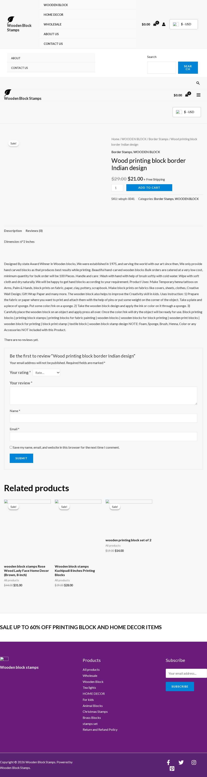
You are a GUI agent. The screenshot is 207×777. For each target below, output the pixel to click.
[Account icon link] (164, 24)
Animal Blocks (93, 706)
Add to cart (149, 187)
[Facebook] (168, 762)
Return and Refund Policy (100, 729)
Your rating (20, 372)
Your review (21, 383)
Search (151, 57)
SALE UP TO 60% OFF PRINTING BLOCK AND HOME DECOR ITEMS (81, 627)
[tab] (13, 230)
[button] (198, 83)
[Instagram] (193, 762)
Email (14, 429)
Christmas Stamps (95, 711)
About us (51, 34)
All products (91, 669)
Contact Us (53, 43)
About (15, 58)
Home (115, 139)
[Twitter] (181, 762)
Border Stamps (158, 139)
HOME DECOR (53, 14)
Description (13, 230)
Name (15, 411)
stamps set (90, 723)
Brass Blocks (92, 717)
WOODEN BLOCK (56, 5)
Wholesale (52, 24)
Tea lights (89, 687)
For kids (88, 699)
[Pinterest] (172, 768)
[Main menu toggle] (198, 94)
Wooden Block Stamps (19, 27)
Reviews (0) (34, 230)
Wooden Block (93, 681)
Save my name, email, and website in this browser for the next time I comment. (66, 447)
